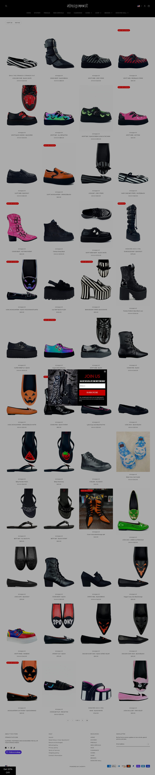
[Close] (105, 371)
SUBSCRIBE (92, 392)
